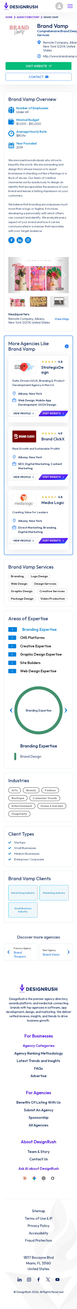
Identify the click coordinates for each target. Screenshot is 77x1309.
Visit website (36, 66)
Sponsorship (39, 1117)
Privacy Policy (38, 1226)
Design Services (45, 583)
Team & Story (38, 1152)
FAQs (38, 1068)
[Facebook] (38, 1280)
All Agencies (38, 1125)
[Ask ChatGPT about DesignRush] (44, 1178)
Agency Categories (38, 1046)
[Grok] (52, 1178)
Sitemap (38, 1211)
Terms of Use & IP (38, 1218)
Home (9, 17)
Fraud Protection (38, 1240)
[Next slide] (66, 710)
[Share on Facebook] (11, 240)
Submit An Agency (38, 1110)
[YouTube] (57, 1280)
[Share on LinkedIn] (20, 240)
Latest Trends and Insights (38, 1061)
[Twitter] (48, 1280)
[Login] (59, 6)
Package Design (22, 598)
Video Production (52, 598)
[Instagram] (29, 1280)
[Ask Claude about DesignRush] (25, 1178)
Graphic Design (21, 591)
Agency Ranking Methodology (38, 1053)
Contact (36, 77)
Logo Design (39, 576)
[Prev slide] (11, 710)
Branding (17, 576)
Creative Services (52, 591)
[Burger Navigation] (70, 6)
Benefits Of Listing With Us (38, 1102)
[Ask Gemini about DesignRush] (34, 1178)
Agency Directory (28, 17)
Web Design (19, 583)
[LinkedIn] (20, 1280)
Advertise (38, 1076)
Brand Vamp (52, 26)
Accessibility (38, 1233)
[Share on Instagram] (28, 240)
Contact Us (38, 1159)
